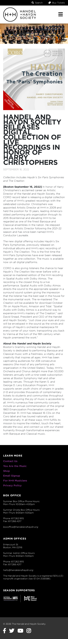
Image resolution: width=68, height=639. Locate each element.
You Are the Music (15, 466)
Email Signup (11, 475)
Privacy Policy (12, 485)
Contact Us (10, 461)
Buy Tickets (58, 2)
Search (38, 2)
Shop (6, 470)
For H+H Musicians (15, 480)
